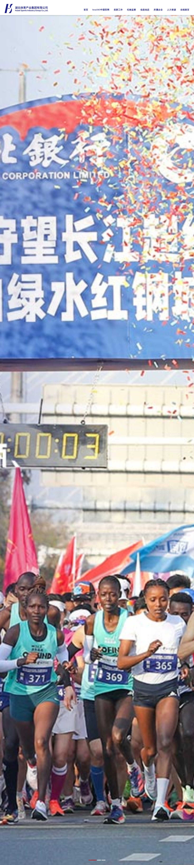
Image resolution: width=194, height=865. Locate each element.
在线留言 (184, 10)
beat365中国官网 (101, 10)
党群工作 (118, 10)
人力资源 (171, 10)
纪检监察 (131, 10)
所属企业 (158, 10)
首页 (86, 10)
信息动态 (144, 10)
